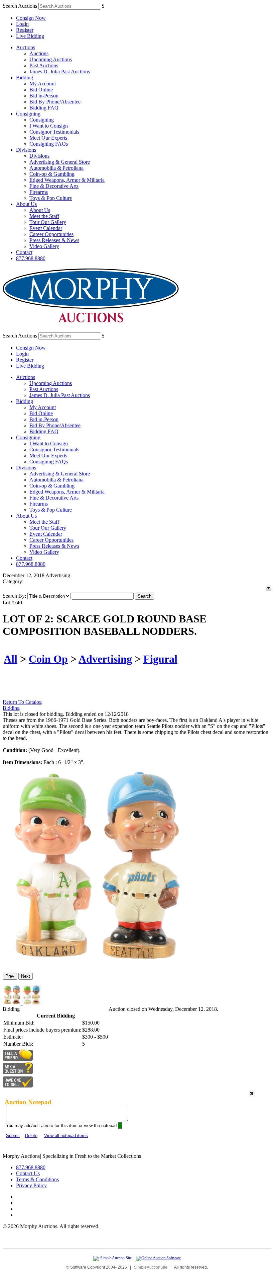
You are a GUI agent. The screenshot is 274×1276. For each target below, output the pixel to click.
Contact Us (28, 1173)
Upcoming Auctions (50, 59)
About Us (26, 204)
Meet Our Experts (48, 138)
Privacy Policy (31, 1185)
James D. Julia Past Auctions (59, 71)
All (10, 659)
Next (25, 976)
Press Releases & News (54, 240)
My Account (42, 83)
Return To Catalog (22, 702)
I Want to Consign (48, 126)
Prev (9, 976)
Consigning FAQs (48, 144)
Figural (160, 659)
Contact (24, 252)
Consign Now (31, 18)
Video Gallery (44, 246)
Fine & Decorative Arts (54, 186)
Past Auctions (43, 65)
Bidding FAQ (43, 107)
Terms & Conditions (37, 1179)
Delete (31, 1135)
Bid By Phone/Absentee (55, 101)
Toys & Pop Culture (50, 198)
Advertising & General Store (59, 162)
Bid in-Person (43, 95)
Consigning (28, 114)
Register (24, 30)
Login (22, 24)
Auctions (25, 47)
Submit (13, 1135)
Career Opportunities (51, 234)
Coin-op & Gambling (52, 174)
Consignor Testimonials (54, 132)
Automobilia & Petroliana (56, 168)
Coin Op (48, 659)
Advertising (105, 659)
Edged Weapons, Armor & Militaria (67, 180)
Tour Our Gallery (47, 222)
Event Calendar (45, 228)
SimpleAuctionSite (150, 1267)
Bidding (24, 77)
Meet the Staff (44, 216)
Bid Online (41, 89)
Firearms (38, 192)
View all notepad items (66, 1135)
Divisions (26, 150)
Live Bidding (30, 36)
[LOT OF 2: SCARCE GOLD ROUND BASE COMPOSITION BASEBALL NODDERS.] (95, 964)
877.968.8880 (30, 258)
